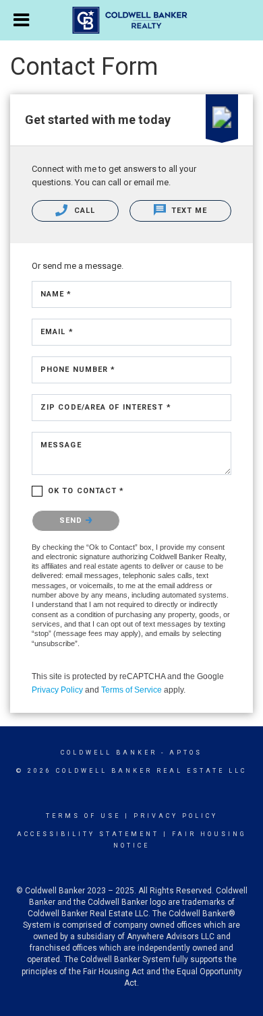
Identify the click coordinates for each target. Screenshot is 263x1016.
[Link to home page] (132, 20)
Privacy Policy (57, 690)
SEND (72, 520)
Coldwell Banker (109, 752)
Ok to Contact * (86, 490)
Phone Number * (77, 369)
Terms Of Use (83, 816)
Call (83, 210)
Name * (56, 294)
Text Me (188, 210)
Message (61, 445)
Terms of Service (131, 690)
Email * (57, 331)
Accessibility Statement (88, 834)
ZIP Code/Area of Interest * (105, 407)
